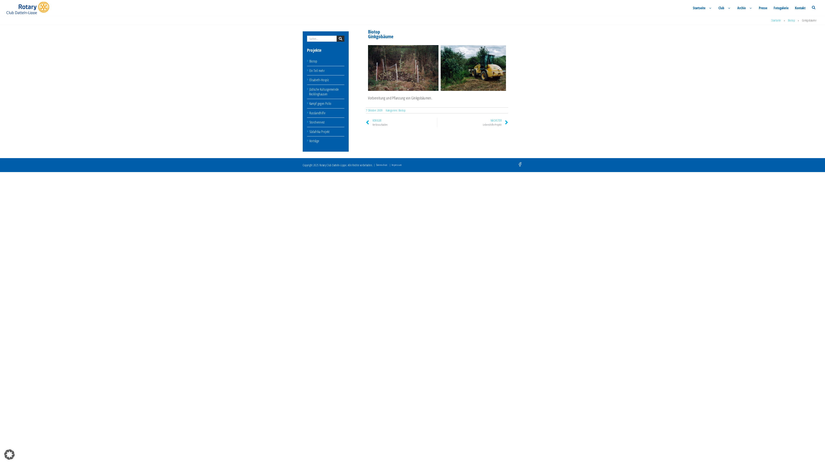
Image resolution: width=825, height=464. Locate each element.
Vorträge (314, 141)
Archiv (741, 8)
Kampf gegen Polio (320, 103)
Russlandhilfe (317, 113)
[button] (9, 454)
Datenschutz (381, 165)
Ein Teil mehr (317, 70)
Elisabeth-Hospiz (319, 80)
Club (721, 8)
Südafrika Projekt (319, 131)
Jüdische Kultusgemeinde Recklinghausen (324, 92)
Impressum (397, 165)
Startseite (699, 8)
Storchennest (317, 122)
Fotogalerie (781, 8)
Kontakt (800, 8)
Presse (763, 8)
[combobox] (322, 39)
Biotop (791, 20)
